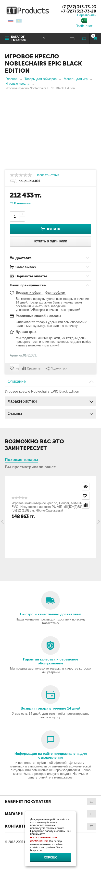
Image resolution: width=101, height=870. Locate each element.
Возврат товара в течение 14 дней (50, 708)
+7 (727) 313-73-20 (78, 11)
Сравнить (33, 368)
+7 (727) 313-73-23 (78, 7)
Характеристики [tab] (22, 401)
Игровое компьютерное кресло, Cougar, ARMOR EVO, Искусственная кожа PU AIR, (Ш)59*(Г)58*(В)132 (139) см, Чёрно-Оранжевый (47, 506)
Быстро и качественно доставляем (50, 614)
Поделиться (58, 368)
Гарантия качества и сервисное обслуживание (50, 661)
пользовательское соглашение (43, 839)
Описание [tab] (17, 381)
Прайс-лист (84, 26)
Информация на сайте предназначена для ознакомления (50, 755)
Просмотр (85, 486)
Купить (53, 229)
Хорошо (50, 857)
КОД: (13, 181)
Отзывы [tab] (15, 413)
